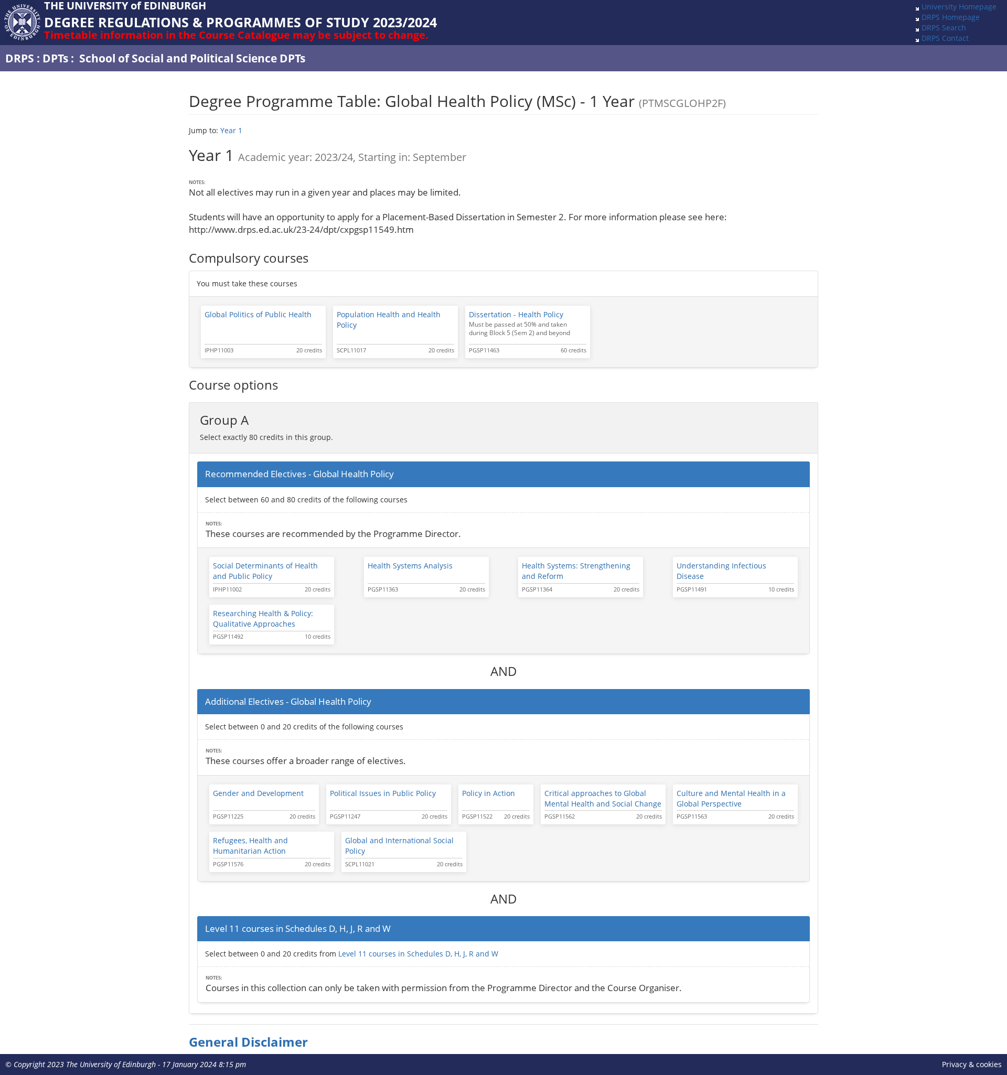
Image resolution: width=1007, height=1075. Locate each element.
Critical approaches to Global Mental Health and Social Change (602, 798)
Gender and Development (258, 793)
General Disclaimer (248, 1042)
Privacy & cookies (972, 1064)
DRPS (19, 58)
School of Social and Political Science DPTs (192, 58)
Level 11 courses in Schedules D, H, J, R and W (418, 954)
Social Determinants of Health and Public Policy (265, 571)
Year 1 (231, 130)
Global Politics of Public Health (258, 314)
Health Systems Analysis (410, 566)
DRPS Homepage (951, 17)
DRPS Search (944, 28)
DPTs (55, 58)
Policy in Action (488, 793)
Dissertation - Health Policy (516, 314)
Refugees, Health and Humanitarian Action (250, 845)
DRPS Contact (945, 38)
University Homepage (959, 7)
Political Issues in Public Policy (383, 793)
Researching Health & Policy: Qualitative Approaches (263, 618)
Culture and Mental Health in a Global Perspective (731, 798)
